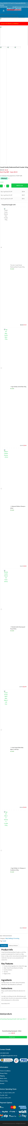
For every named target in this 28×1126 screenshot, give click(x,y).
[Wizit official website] (23, 1112)
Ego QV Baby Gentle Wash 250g (19, 386)
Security (2, 1083)
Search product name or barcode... (9, 14)
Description (4, 945)
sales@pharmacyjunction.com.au (20, 7)
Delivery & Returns (13, 945)
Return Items (3, 1078)
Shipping (2, 1076)
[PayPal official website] (4, 1112)
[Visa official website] (4, 1107)
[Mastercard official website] (13, 1107)
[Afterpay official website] (13, 1112)
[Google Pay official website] (23, 1116)
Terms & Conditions (5, 1071)
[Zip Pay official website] (4, 1116)
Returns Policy (4, 1081)
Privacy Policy (3, 1073)
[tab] (4, 945)
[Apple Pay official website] (13, 1116)
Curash (4, 941)
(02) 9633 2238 (3, 7)
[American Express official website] (23, 1107)
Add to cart (19, 185)
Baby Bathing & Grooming (12, 938)
